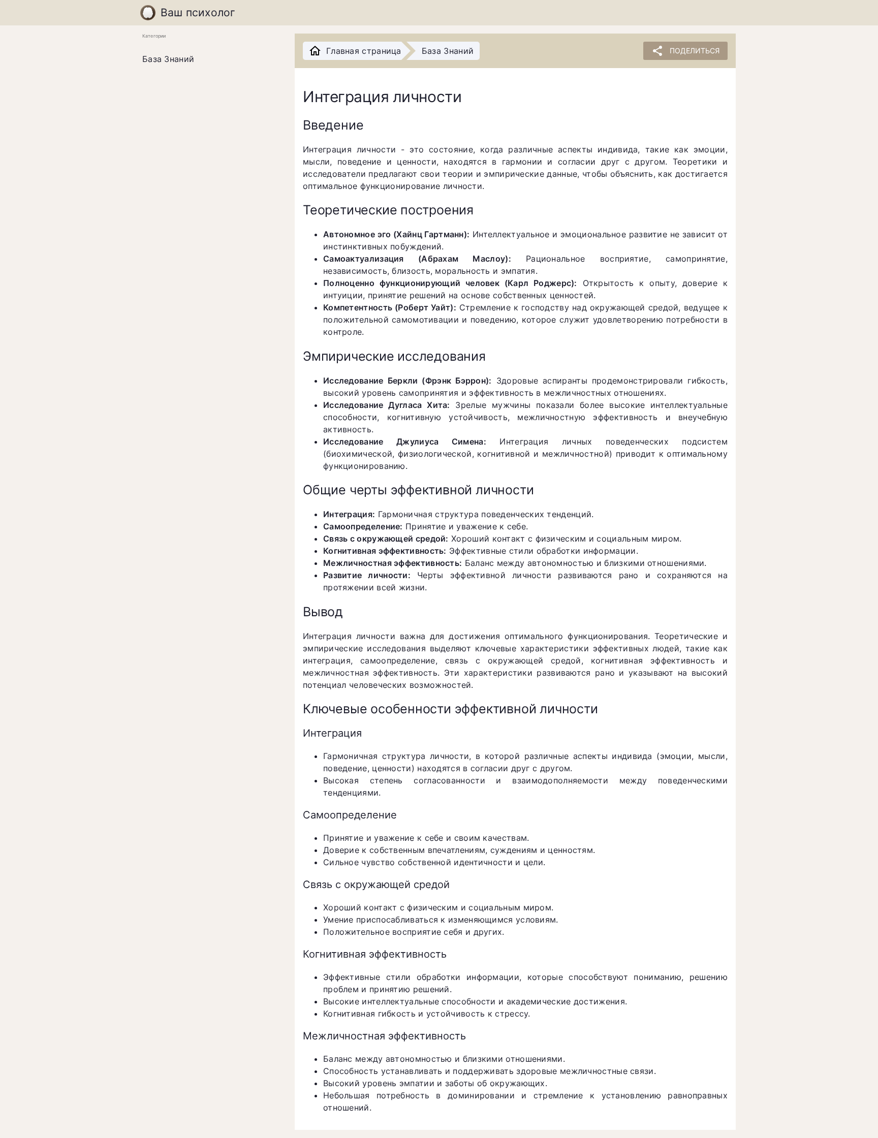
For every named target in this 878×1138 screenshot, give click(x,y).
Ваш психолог (198, 12)
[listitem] (210, 59)
